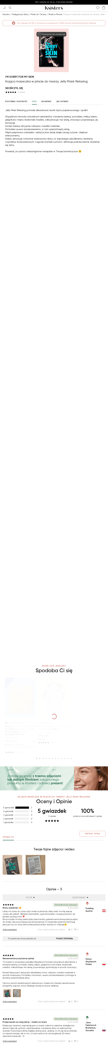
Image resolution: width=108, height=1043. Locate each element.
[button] (12, 865)
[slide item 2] (40, 758)
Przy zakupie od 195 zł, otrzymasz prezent (54, 2)
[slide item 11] (68, 758)
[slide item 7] (56, 758)
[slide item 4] (46, 758)
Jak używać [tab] (62, 101)
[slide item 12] (71, 758)
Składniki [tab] (46, 101)
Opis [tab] (34, 101)
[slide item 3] (43, 758)
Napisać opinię (92, 834)
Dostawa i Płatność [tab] (16, 101)
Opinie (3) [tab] (8, 837)
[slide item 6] (52, 758)
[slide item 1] (37, 758)
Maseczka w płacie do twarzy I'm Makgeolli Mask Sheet (53, 727)
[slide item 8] (59, 758)
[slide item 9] (62, 758)
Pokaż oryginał (64, 938)
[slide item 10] (65, 758)
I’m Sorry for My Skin (19, 76)
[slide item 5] (49, 758)
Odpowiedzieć (10, 929)
